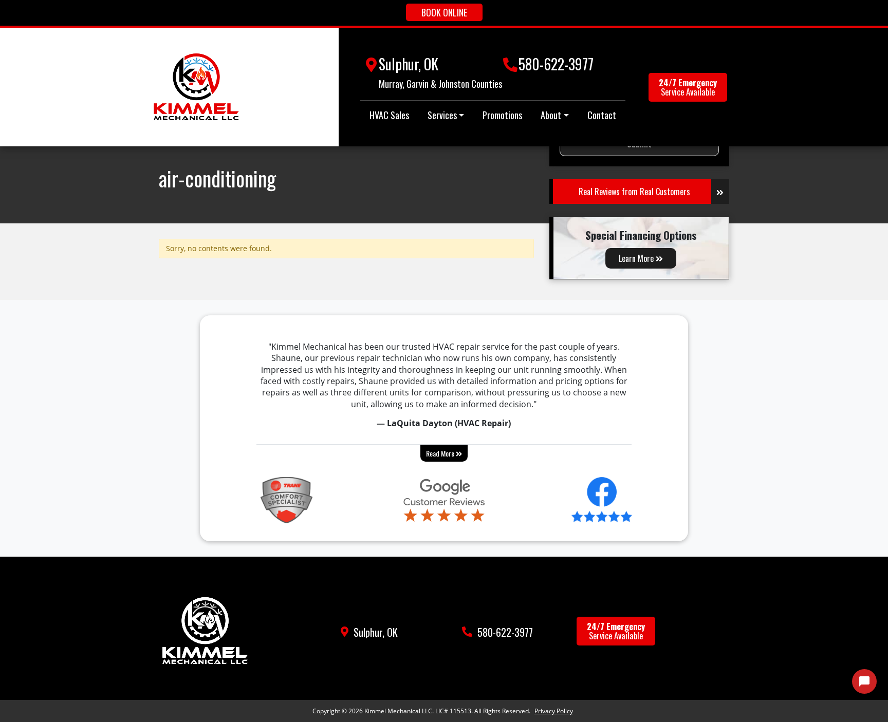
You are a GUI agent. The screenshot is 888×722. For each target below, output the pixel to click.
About (551, 115)
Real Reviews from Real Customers (634, 191)
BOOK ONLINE (444, 12)
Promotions (502, 115)
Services (442, 115)
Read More (441, 453)
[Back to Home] (196, 87)
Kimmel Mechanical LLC (398, 711)
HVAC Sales (389, 115)
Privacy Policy (553, 711)
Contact (601, 115)
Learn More (637, 258)
